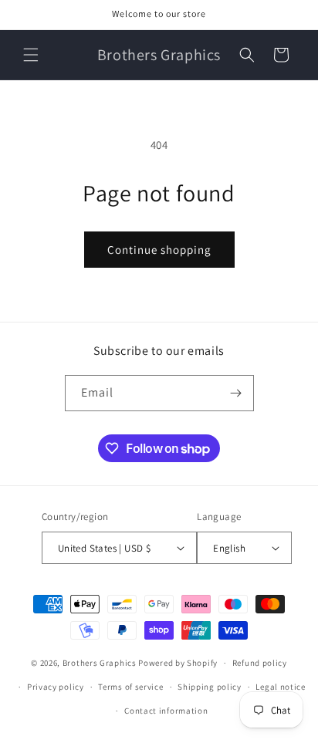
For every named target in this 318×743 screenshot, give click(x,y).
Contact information (166, 710)
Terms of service (130, 686)
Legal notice (280, 686)
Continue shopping (159, 249)
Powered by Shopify (178, 662)
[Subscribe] (236, 393)
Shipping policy (210, 686)
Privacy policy (55, 686)
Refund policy (259, 662)
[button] (31, 55)
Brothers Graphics (100, 662)
